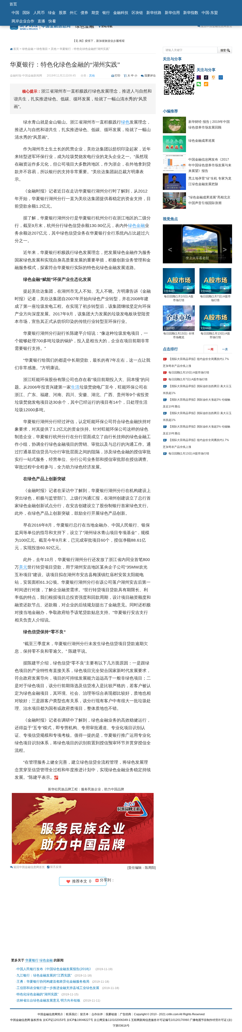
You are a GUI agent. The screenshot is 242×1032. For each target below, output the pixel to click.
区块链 (137, 13)
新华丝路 (153, 13)
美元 (23, 567)
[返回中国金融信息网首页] (56, 777)
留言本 (84, 1014)
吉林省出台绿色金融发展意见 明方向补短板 (48, 1000)
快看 (52, 21)
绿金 (52, 13)
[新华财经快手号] (214, 78)
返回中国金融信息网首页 (216, 26)
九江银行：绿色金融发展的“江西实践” (44, 975)
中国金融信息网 (20, 1020)
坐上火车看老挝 (197, 258)
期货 (95, 13)
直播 (41, 21)
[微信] (200, 85)
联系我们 (71, 1014)
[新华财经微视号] (200, 78)
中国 (15, 13)
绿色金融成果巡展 (201, 140)
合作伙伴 (97, 1014)
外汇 (73, 13)
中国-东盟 (210, 13)
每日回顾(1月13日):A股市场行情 (189, 453)
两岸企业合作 (23, 21)
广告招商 (125, 1014)
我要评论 (150, 75)
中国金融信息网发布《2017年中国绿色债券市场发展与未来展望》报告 (209, 165)
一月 (225, 349)
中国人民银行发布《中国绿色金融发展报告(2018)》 (55, 969)
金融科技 (120, 13)
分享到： (107, 880)
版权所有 (36, 1020)
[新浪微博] (207, 85)
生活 (75, 387)
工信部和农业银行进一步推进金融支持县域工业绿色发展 (58, 988)
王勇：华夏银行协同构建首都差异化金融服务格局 (53, 981)
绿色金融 (84, 26)
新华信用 (172, 13)
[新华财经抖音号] (207, 78)
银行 (106, 13)
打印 (117, 75)
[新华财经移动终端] (222, 78)
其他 (53, 49)
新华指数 (190, 13)
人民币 (39, 13)
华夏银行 (32, 960)
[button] (168, 243)
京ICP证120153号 (54, 1020)
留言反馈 (55, 867)
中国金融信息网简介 (50, 1014)
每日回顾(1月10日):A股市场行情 (189, 372)
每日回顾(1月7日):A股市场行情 (188, 379)
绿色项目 (42, 49)
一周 (210, 349)
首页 (13, 4)
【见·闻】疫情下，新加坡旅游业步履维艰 (99, 40)
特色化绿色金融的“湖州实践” (38, 994)
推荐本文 (80, 881)
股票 (62, 13)
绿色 (125, 122)
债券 (84, 13)
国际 (26, 13)
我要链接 (111, 1014)
